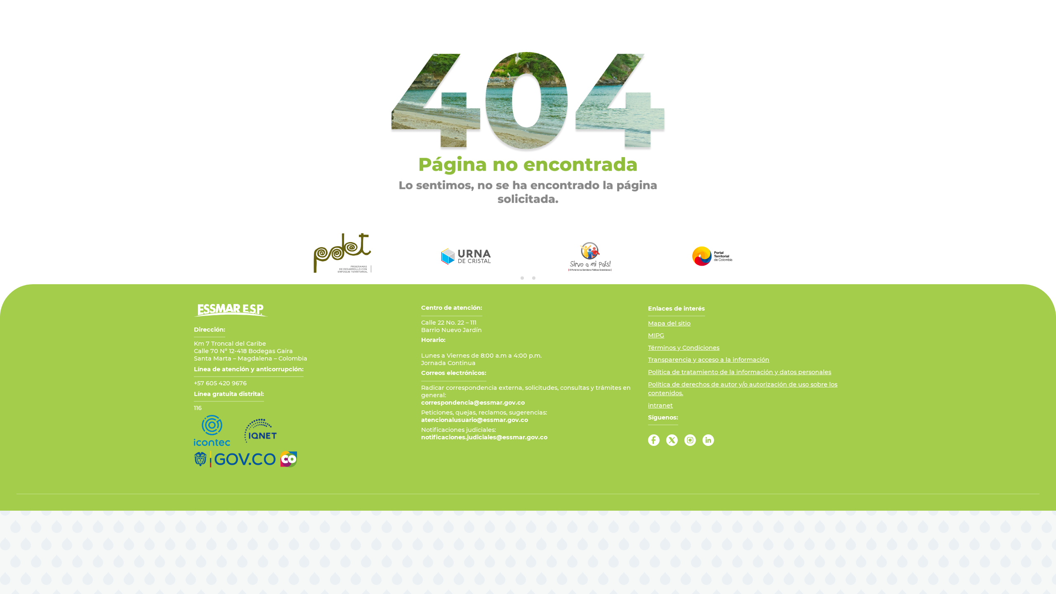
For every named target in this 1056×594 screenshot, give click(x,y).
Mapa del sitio (669, 323)
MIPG (656, 335)
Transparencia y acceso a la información (708, 359)
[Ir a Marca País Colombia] (288, 459)
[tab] (522, 278)
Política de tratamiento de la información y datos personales (739, 372)
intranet (660, 405)
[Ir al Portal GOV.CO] (235, 459)
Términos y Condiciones (683, 347)
